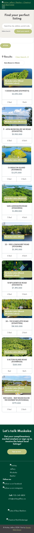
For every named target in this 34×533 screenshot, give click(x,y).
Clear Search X (22, 57)
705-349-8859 (19, 495)
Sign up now (16, 451)
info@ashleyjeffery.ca (17, 499)
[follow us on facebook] (12, 484)
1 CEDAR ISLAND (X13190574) (17, 91)
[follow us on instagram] (13, 488)
